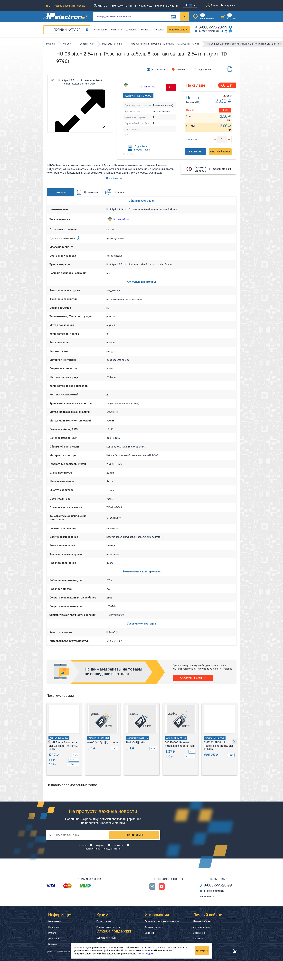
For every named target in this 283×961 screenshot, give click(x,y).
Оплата (52, 933)
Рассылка (198, 938)
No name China (147, 86)
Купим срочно (104, 921)
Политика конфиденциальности (162, 921)
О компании (100, 29)
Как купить (117, 29)
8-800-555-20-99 (213, 27)
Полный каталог (67, 29)
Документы (91, 192)
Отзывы (159, 29)
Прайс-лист (54, 927)
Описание (60, 192)
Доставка (131, 29)
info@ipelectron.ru (209, 31)
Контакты (146, 29)
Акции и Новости (154, 927)
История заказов (202, 927)
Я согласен (202, 950)
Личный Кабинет (202, 921)
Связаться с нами (106, 937)
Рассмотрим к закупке (108, 927)
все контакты (207, 896)
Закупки (99, 845)
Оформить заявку (193, 677)
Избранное (199, 933)
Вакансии (150, 933)
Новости (118, 845)
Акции (82, 845)
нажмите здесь (145, 953)
